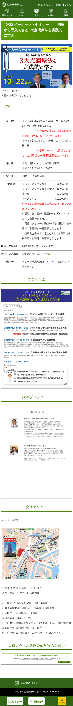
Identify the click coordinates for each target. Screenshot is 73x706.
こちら (47, 254)
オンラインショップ (48, 5)
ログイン (68, 5)
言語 (59, 5)
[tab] (8, 106)
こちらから (50, 261)
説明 (7, 106)
